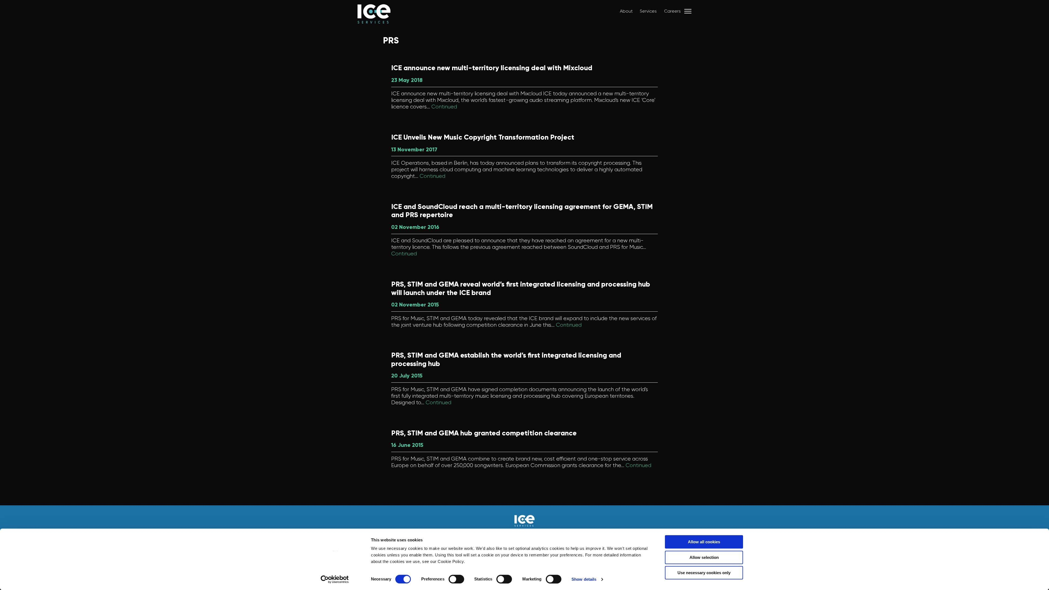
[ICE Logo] (368, 19)
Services (648, 11)
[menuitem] (623, 11)
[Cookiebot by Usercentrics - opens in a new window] (335, 579)
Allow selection (704, 557)
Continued (444, 107)
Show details (583, 579)
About (626, 11)
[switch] (456, 579)
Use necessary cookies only (703, 572)
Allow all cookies (704, 541)
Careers (672, 11)
